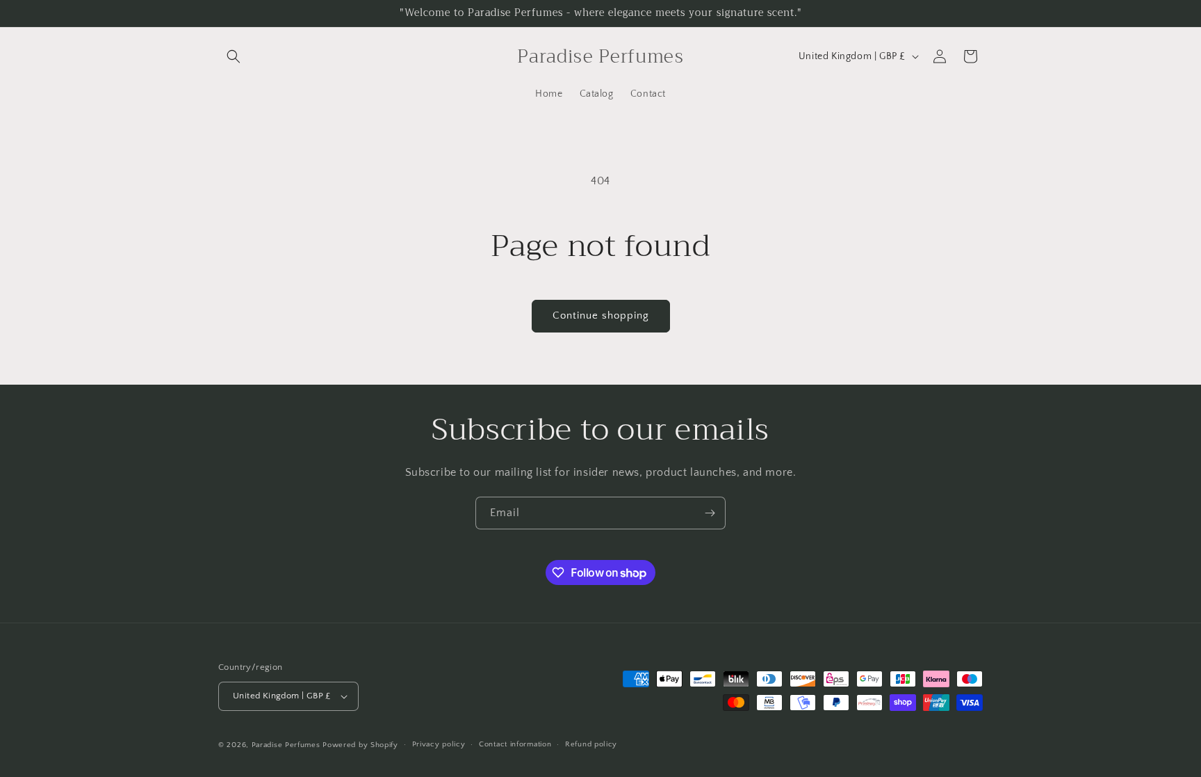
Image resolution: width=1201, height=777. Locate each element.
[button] (233, 56)
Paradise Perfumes (286, 745)
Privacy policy (439, 744)
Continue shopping (601, 315)
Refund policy (591, 744)
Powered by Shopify (360, 745)
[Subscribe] (709, 513)
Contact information (515, 744)
